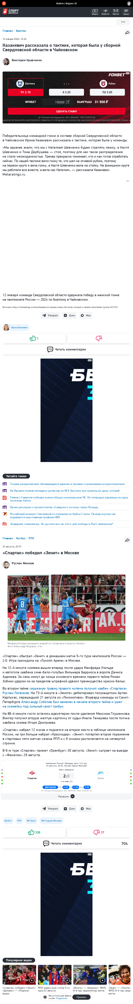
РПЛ (31, 538)
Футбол (21, 538)
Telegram (53, 315)
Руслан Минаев (23, 563)
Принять (81, 997)
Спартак (32, 881)
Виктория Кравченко (27, 60)
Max (88, 315)
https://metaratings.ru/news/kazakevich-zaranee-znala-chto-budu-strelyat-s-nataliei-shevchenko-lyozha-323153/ (65, 307)
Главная (8, 30)
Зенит (100, 881)
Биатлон (21, 30)
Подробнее (61, 998)
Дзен (72, 315)
